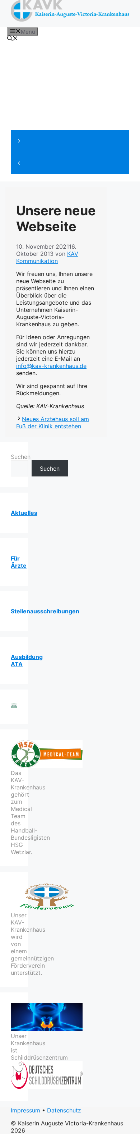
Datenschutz (64, 1110)
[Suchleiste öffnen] (12, 39)
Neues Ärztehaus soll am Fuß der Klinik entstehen (52, 422)
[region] (70, 109)
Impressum (25, 1110)
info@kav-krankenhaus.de (51, 365)
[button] (70, 141)
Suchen (21, 456)
